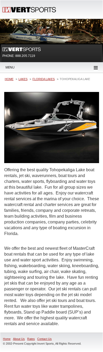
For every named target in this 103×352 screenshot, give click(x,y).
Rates (31, 338)
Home (7, 338)
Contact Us (44, 338)
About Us (19, 338)
